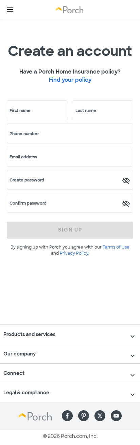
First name (20, 110)
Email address (23, 157)
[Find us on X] (99, 415)
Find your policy (70, 79)
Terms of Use (116, 247)
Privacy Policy (74, 253)
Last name (85, 110)
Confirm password (28, 203)
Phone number (24, 134)
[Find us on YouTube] (116, 415)
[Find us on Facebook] (67, 415)
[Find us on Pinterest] (83, 415)
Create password (27, 180)
